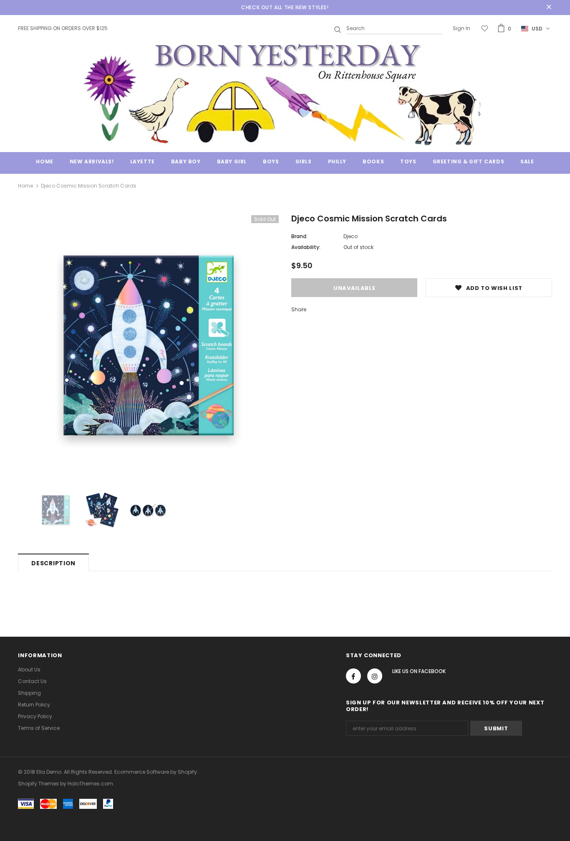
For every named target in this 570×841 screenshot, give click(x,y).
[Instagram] (374, 675)
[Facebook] (353, 675)
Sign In (461, 28)
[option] (148, 345)
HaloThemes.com (90, 783)
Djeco (350, 236)
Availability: (305, 247)
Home (25, 185)
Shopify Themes (38, 783)
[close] (549, 7)
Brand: (299, 236)
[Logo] (285, 93)
